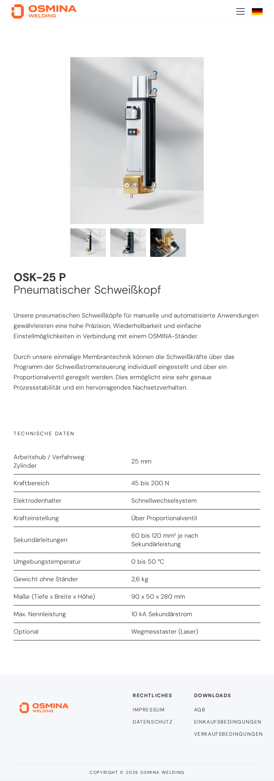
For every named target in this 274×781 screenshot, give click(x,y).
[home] (44, 11)
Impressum (149, 709)
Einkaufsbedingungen (228, 722)
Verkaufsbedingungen (228, 734)
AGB (200, 709)
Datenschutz (153, 722)
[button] (239, 11)
